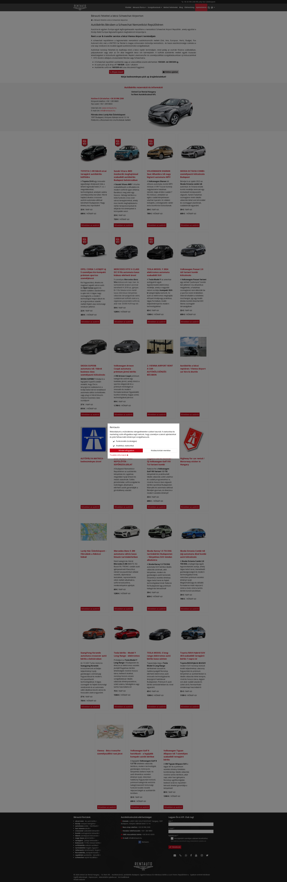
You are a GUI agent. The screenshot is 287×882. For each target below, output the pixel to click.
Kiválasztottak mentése (161, 450)
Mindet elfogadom (126, 450)
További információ (118, 455)
